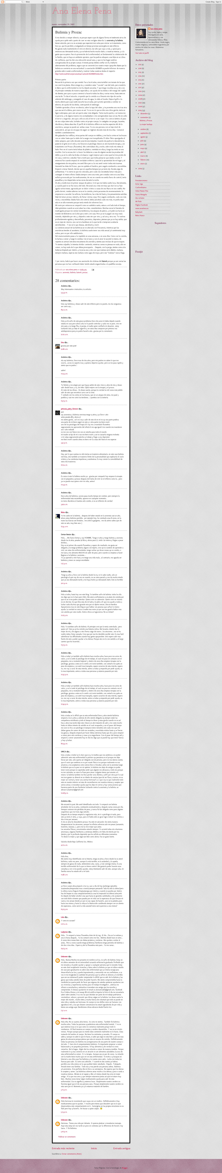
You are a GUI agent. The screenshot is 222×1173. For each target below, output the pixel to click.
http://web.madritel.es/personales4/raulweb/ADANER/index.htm (79, 74)
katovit (79, 272)
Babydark (138, 212)
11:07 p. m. (64, 615)
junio (142, 144)
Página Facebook (141, 205)
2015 (140, 72)
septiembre (144, 133)
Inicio (94, 1148)
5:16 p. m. (64, 1132)
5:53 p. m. (64, 293)
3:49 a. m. (64, 504)
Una (62, 342)
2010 (140, 91)
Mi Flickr (138, 201)
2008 (140, 99)
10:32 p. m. (64, 674)
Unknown (64, 956)
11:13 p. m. (64, 485)
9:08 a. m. (64, 349)
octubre (143, 129)
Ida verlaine (139, 198)
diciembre (144, 113)
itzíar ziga (139, 184)
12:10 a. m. (64, 334)
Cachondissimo (140, 187)
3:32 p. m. (64, 443)
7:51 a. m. (64, 1010)
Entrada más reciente (63, 1148)
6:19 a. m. (64, 465)
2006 (140, 106)
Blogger (125, 1168)
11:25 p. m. (64, 374)
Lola (62, 917)
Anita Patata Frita (141, 191)
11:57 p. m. (64, 645)
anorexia (66, 272)
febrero (143, 160)
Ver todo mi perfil (142, 53)
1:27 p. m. (64, 563)
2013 (140, 80)
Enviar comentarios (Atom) (72, 1154)
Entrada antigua (121, 1148)
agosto (143, 137)
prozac (84, 272)
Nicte (63, 512)
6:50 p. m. (64, 909)
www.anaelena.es (141, 208)
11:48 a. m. (64, 875)
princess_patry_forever (69, 409)
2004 (140, 168)
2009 (140, 95)
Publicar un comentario (66, 1137)
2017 (140, 64)
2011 (140, 87)
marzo (143, 156)
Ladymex (64, 932)
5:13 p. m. (64, 1112)
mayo (142, 148)
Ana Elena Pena (82, 11)
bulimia (73, 272)
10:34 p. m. (64, 704)
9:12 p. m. (64, 583)
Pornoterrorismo (141, 180)
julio (142, 141)
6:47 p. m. (64, 948)
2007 (140, 103)
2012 (140, 84)
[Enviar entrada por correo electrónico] (93, 270)
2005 (140, 110)
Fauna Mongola (141, 194)
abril (142, 152)
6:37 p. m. (64, 401)
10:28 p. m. (64, 793)
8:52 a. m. (64, 310)
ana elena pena (156, 29)
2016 (140, 68)
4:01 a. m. (64, 845)
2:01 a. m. (64, 924)
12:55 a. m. (64, 526)
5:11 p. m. (64, 1090)
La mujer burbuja (146, 124)
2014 (140, 76)
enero (142, 164)
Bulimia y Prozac (146, 120)
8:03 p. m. (64, 744)
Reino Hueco (139, 215)
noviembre (144, 117)
